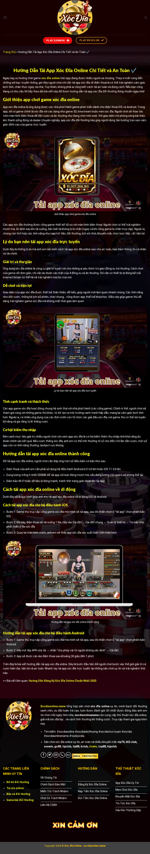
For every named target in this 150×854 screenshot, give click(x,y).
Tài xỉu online (15, 788)
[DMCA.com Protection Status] (85, 755)
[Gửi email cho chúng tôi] (56, 755)
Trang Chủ (9, 52)
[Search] (146, 17)
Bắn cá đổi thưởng (18, 794)
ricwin (93, 746)
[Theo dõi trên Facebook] (43, 755)
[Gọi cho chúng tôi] (62, 755)
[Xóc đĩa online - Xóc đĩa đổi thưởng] (75, 17)
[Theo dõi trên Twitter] (50, 755)
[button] (5, 17)
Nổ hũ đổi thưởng (17, 782)
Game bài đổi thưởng (20, 800)
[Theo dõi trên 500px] (68, 755)
